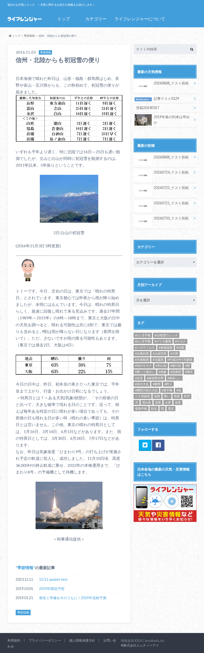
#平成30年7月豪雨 (179, 360)
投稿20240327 (147, 108)
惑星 (177, 396)
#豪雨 (156, 384)
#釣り (168, 384)
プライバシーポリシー (45, 640)
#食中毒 (167, 390)
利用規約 (13, 640)
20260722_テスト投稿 (171, 187)
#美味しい (174, 378)
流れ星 (146, 402)
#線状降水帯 (155, 378)
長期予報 (141, 408)
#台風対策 (142, 353)
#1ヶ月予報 (143, 335)
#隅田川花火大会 (146, 390)
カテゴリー (95, 18)
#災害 (139, 378)
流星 (158, 402)
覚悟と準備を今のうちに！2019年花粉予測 (72, 598)
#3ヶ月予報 (143, 341)
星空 (187, 396)
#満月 (189, 372)
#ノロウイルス (145, 347)
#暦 (187, 365)
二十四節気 (142, 396)
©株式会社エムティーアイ (140, 645)
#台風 (180, 347)
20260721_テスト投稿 (171, 203)
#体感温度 (165, 347)
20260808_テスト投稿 (171, 83)
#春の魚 (175, 365)
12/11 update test (53, 579)
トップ (63, 18)
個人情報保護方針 (82, 640)
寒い (167, 396)
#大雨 (174, 353)
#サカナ (180, 341)
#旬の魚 (161, 365)
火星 (168, 402)
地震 (157, 396)
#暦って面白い (145, 372)
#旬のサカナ (143, 365)
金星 (178, 402)
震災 (171, 408)
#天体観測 (142, 360)
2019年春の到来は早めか (172, 119)
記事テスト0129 (166, 98)
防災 (154, 408)
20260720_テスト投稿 (171, 218)
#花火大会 (142, 384)
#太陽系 (158, 360)
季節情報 (25, 567)
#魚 (178, 390)
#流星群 (175, 372)
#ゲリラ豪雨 (162, 341)
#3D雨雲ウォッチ (166, 335)
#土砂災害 (159, 353)
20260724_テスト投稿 (171, 172)
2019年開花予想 (51, 588)
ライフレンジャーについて (139, 18)
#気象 (162, 372)
